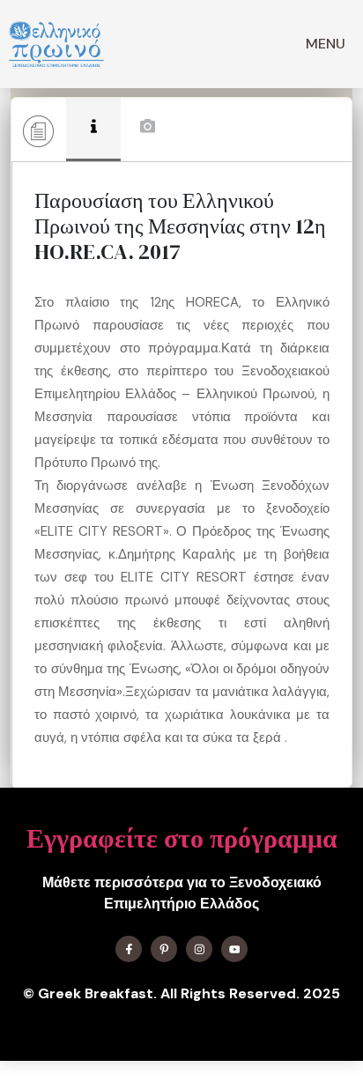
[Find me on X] (164, 949)
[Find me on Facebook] (128, 949)
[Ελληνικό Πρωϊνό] (56, 44)
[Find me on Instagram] (199, 949)
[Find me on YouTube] (234, 949)
